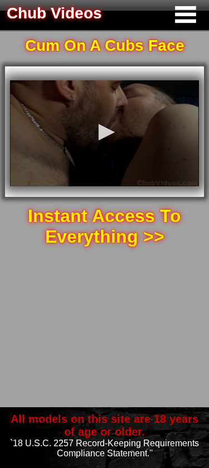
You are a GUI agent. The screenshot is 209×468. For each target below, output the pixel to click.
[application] (104, 133)
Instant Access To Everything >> (104, 226)
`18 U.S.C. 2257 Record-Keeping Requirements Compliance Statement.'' (104, 448)
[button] (105, 132)
